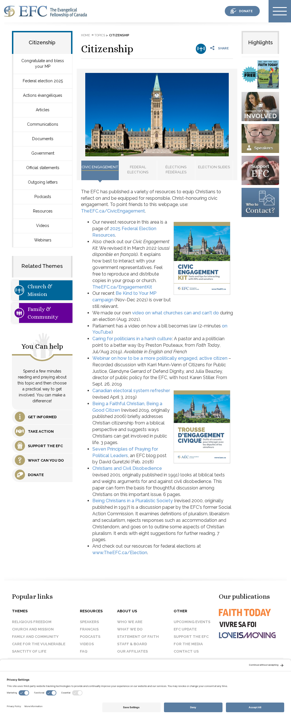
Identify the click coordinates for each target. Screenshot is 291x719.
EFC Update (185, 629)
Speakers (89, 622)
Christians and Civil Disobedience (127, 468)
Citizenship (107, 48)
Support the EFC (191, 636)
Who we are (129, 622)
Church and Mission (33, 629)
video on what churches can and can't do (175, 313)
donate (246, 11)
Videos (42, 225)
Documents (42, 138)
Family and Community (35, 636)
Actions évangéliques (42, 95)
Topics (99, 35)
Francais (89, 629)
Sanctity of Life (29, 651)
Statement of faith (138, 636)
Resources (43, 211)
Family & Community (43, 313)
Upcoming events (192, 622)
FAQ (84, 651)
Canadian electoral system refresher (131, 390)
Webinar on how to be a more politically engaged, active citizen (159, 358)
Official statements (42, 167)
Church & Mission (40, 290)
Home (85, 35)
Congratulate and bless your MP (42, 63)
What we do (130, 629)
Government (42, 153)
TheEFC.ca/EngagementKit (122, 287)
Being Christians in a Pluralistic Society (132, 500)
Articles (42, 110)
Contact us (186, 651)
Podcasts (42, 196)
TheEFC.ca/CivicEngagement (113, 211)
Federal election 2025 (43, 81)
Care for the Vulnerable (38, 644)
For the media (188, 644)
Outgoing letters (43, 182)
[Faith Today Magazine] (244, 617)
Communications (42, 124)
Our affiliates (132, 651)
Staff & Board (132, 644)
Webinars (42, 240)
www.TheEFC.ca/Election (119, 552)
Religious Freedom (31, 622)
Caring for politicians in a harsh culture (132, 338)
